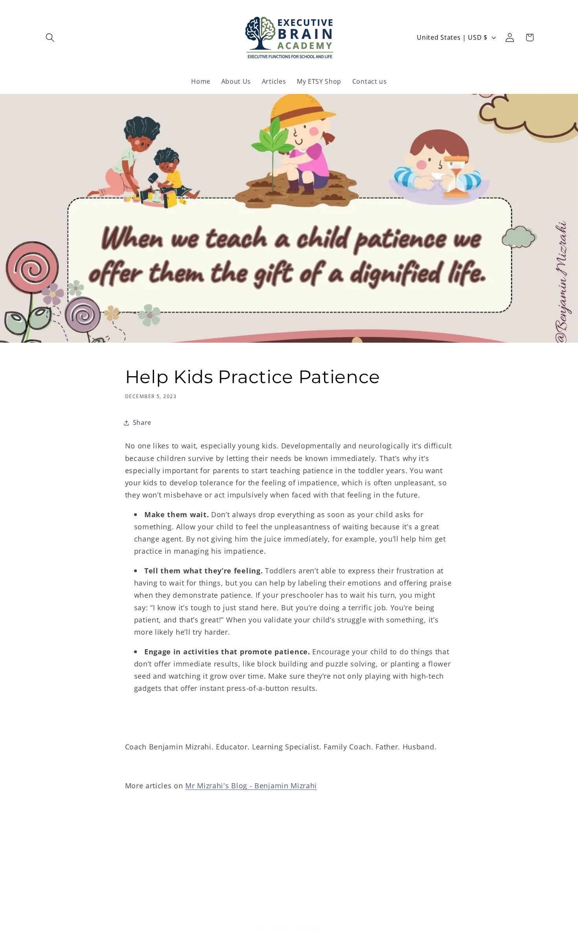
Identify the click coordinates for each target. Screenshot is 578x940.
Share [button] (142, 422)
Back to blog (295, 927)
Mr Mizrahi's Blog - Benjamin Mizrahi (251, 785)
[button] (50, 38)
